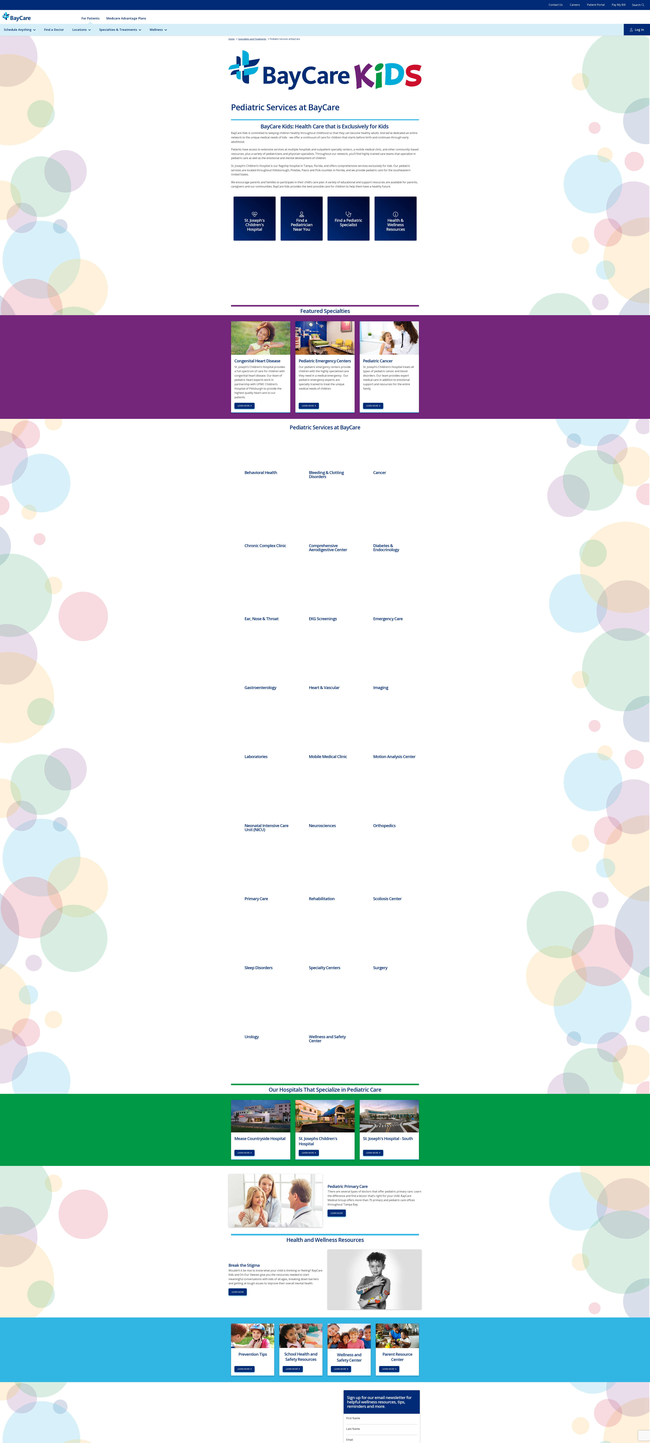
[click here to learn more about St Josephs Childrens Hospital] (325, 1116)
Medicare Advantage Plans (126, 18)
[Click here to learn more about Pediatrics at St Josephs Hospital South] (389, 1116)
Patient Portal (596, 5)
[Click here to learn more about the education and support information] (397, 1335)
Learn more (243, 405)
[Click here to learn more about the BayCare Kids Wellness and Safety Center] (349, 1336)
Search (636, 5)
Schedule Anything (17, 30)
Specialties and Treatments (252, 38)
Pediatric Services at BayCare (285, 38)
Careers (575, 5)
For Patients (90, 18)
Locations (79, 30)
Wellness (156, 30)
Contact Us (556, 5)
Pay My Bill (618, 5)
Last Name (353, 1429)
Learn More (337, 1213)
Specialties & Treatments (118, 30)
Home (232, 38)
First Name (353, 1418)
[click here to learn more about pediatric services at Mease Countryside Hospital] (260, 1116)
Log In (639, 30)
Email (349, 1439)
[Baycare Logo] (16, 17)
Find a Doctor (54, 30)
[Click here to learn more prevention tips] (252, 1335)
